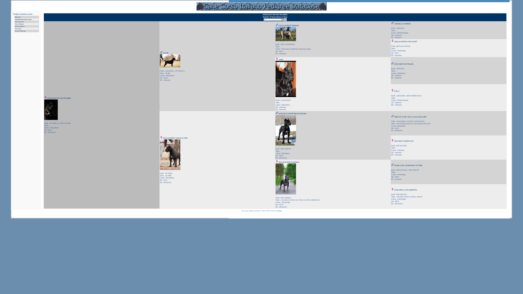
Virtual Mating (19, 24)
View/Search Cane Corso (23, 19)
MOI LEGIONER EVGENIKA (289, 162)
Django (279, 211)
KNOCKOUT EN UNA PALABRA (59, 98)
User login (18, 28)
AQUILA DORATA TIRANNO (289, 26)
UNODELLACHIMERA (402, 24)
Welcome (18, 17)
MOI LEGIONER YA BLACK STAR (175, 138)
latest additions (20, 26)
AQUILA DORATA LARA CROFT (405, 42)
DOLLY (397, 91)
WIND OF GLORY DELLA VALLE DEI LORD (410, 117)
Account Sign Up (20, 31)
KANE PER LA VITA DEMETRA (405, 190)
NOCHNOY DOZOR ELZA (403, 141)
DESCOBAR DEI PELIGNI (403, 64)
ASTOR (165, 53)
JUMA (281, 60)
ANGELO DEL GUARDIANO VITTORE (408, 165)
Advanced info (19, 21)
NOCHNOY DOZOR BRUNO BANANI (292, 114)
